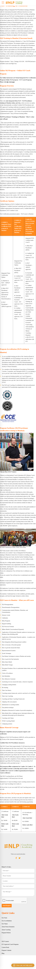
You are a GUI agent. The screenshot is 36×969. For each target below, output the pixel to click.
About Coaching (6, 929)
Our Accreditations (7, 920)
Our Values (5, 923)
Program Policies (6, 932)
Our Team (4, 918)
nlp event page (10, 82)
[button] (22, 965)
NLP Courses (5, 941)
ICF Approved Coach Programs (10, 944)
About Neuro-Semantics (8, 926)
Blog (3, 953)
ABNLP (7, 358)
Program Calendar (6, 950)
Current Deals (5, 947)
